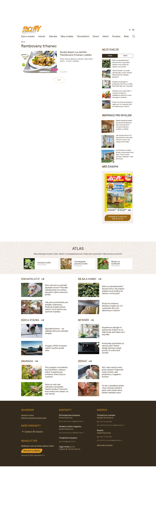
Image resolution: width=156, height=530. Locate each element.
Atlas (126, 36)
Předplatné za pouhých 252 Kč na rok (117, 218)
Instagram (39, 432)
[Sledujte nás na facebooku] (129, 30)
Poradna (116, 36)
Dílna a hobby (67, 36)
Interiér (41, 36)
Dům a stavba (27, 36)
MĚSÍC (125, 56)
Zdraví (96, 36)
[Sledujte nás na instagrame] (133, 30)
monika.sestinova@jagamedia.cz (72, 421)
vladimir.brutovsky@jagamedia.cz (110, 440)
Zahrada (53, 36)
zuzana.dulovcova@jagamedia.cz (72, 433)
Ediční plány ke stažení (104, 445)
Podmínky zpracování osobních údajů (33, 418)
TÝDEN (110, 56)
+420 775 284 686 (105, 422)
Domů (23, 42)
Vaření (105, 36)
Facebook (28, 432)
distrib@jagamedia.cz (68, 441)
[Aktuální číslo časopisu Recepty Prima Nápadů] (118, 213)
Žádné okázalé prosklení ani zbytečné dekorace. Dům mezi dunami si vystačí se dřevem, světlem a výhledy (124, 125)
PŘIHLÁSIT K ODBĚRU (31, 451)
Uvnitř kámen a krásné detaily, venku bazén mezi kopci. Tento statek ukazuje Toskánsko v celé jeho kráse (125, 154)
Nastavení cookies (27, 415)
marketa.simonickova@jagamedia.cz (111, 425)
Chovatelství (83, 36)
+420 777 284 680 (105, 437)
